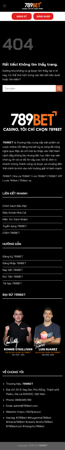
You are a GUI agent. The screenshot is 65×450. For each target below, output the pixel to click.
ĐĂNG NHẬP (43, 16)
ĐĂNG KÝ (22, 16)
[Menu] (4, 6)
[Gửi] (59, 88)
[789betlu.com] (32, 6)
